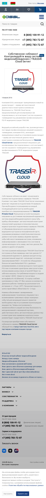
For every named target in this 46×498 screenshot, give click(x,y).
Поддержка (8, 401)
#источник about (8, 374)
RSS (41, 55)
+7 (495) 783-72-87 (33, 39)
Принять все (22, 494)
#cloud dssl (6, 353)
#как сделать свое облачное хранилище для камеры (22, 366)
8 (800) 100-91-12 (34, 34)
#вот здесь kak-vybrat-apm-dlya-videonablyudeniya (20, 372)
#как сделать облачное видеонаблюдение (18, 369)
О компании (8, 405)
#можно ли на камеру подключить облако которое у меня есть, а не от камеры (23, 377)
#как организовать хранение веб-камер (17, 364)
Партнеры (6, 387)
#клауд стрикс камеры (10, 358)
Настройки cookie (37, 462)
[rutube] (16, 451)
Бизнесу (6, 392)
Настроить (8, 494)
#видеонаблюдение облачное (13, 361)
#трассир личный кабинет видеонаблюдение (19, 356)
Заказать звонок (10, 443)
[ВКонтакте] (4, 451)
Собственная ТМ (10, 396)
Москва (40, 3)
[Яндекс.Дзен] (10, 451)
